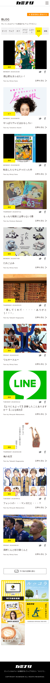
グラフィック (25, 31)
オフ (18, 31)
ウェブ (11, 31)
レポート (31, 31)
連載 (45, 31)
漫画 (38, 31)
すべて (4, 31)
